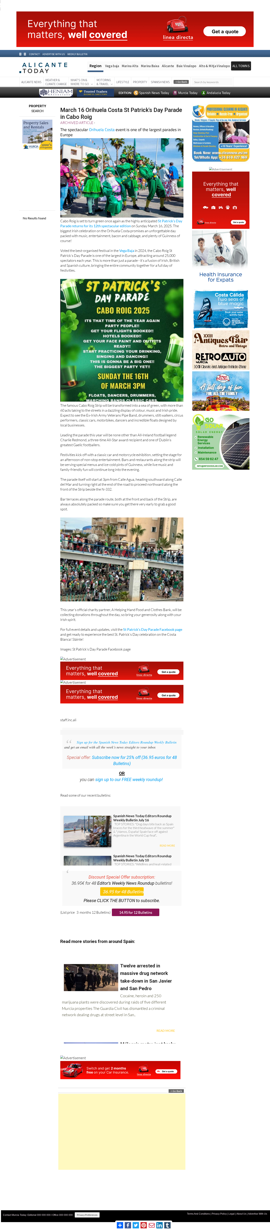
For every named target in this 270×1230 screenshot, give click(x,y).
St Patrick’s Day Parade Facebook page (152, 629)
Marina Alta (130, 66)
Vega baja (112, 66)
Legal (231, 1213)
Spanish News (160, 82)
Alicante (168, 66)
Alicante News (31, 82)
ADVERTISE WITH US (53, 54)
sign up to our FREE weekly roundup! (129, 779)
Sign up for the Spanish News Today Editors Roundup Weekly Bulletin (127, 742)
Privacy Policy (219, 1213)
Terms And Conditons (198, 1213)
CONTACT (34, 54)
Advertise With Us (257, 1213)
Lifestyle (122, 82)
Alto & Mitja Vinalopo (214, 66)
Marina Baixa (150, 66)
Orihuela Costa (102, 129)
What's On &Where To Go (80, 82)
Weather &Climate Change (56, 82)
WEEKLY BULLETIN (77, 54)
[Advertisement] (121, 1132)
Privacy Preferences (87, 1214)
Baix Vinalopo (186, 66)
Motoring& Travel (104, 82)
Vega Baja (126, 250)
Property (140, 82)
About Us (241, 1213)
